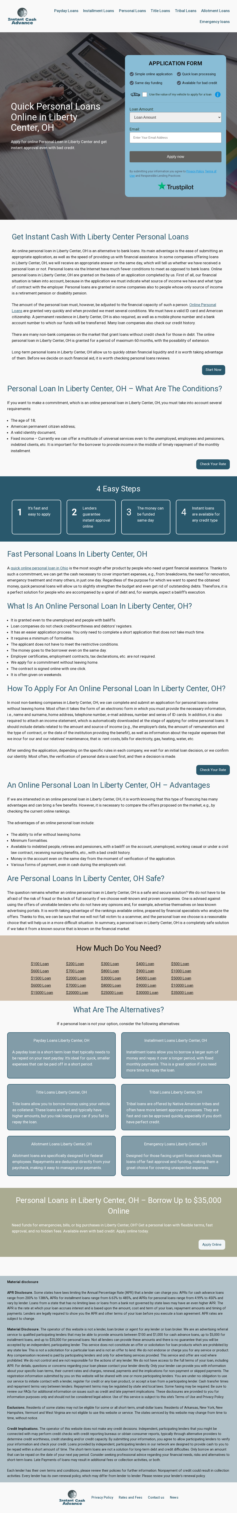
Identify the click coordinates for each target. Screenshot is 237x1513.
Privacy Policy (195, 171)
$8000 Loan (111, 985)
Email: (135, 129)
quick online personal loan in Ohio (39, 568)
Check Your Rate (213, 464)
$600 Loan (40, 971)
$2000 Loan (76, 978)
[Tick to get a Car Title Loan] (218, 94)
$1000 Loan (181, 971)
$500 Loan (180, 963)
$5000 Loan (181, 978)
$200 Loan (75, 963)
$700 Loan (75, 971)
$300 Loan (110, 963)
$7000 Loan (76, 985)
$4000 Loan (146, 978)
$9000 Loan (146, 985)
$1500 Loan (41, 978)
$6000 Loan (41, 985)
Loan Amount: (142, 109)
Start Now (213, 370)
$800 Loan (110, 971)
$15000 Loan (42, 992)
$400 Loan (145, 963)
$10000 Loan (182, 985)
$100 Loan (40, 963)
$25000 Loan (112, 992)
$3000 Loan (111, 978)
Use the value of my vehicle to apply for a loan (180, 94)
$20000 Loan (77, 992)
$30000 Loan (147, 992)
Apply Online (211, 1244)
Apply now (175, 157)
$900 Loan (145, 971)
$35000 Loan (182, 992)
